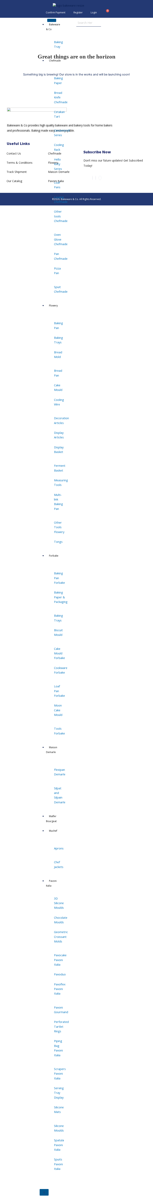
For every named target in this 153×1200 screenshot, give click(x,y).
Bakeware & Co (53, 27)
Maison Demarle (51, 750)
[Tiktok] (100, 178)
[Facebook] (95, 178)
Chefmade (55, 60)
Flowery (53, 305)
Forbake (53, 555)
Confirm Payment (55, 12)
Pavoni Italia (51, 883)
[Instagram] (92, 178)
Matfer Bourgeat (51, 819)
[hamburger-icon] (51, 20)
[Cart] (106, 12)
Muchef (53, 830)
